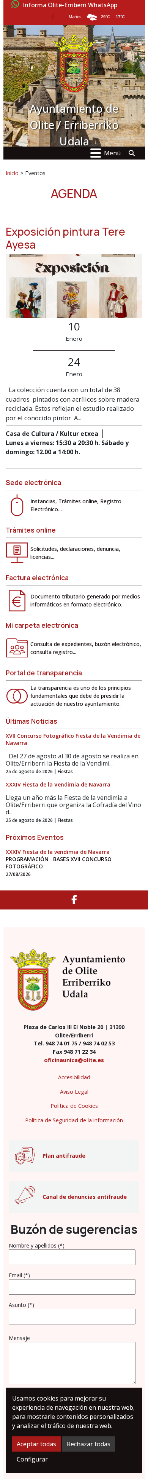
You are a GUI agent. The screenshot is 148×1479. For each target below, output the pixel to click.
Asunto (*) (21, 1304)
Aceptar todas (36, 1444)
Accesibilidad (74, 1077)
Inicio (12, 173)
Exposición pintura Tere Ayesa (65, 238)
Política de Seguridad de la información (74, 1120)
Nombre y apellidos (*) (37, 1245)
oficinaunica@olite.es (74, 1060)
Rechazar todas (88, 1444)
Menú (112, 153)
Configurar (32, 1459)
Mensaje (19, 1338)
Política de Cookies (74, 1105)
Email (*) (19, 1275)
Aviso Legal (74, 1091)
